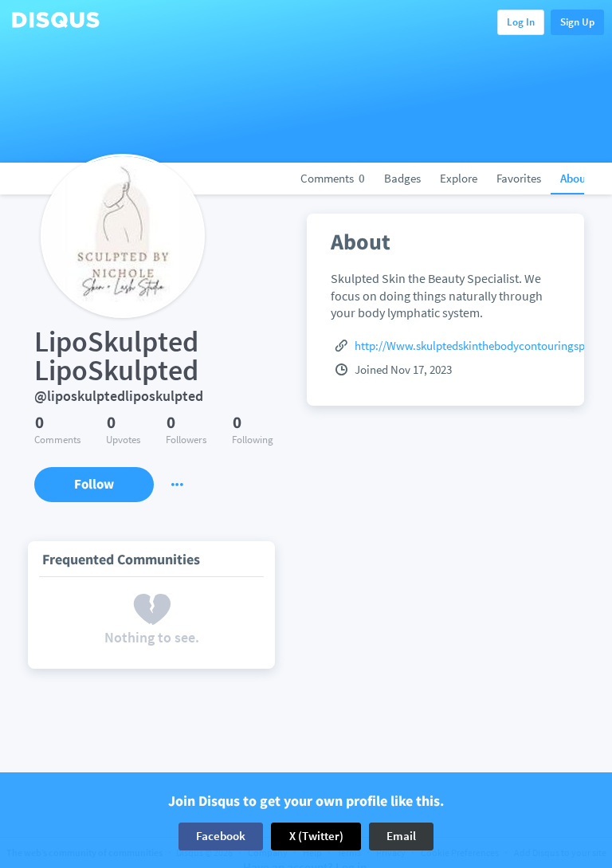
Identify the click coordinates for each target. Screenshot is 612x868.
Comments (332, 178)
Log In (521, 22)
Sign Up (577, 22)
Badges (402, 178)
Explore (458, 178)
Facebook (220, 835)
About (575, 178)
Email (401, 835)
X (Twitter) (316, 835)
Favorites (518, 178)
